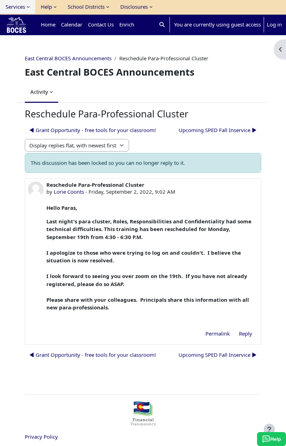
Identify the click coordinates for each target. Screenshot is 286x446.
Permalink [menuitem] (217, 333)
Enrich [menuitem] (126, 24)
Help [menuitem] (46, 6)
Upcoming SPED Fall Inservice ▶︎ (218, 129)
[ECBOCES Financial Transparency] (143, 423)
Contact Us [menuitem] (101, 24)
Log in (274, 24)
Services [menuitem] (15, 6)
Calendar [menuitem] (71, 24)
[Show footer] (269, 429)
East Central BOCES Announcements (68, 58)
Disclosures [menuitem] (134, 6)
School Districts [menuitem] (86, 6)
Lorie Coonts (69, 191)
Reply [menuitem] (245, 333)
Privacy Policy (41, 436)
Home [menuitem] (48, 24)
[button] (162, 24)
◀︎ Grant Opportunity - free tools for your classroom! (92, 129)
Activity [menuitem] (39, 91)
